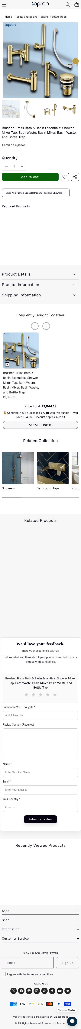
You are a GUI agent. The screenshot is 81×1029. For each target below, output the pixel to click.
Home (8, 16)
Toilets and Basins (26, 16)
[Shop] (4, 4)
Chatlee (71, 1010)
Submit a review (40, 819)
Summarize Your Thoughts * (19, 707)
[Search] (67, 4)
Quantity (10, 158)
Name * (7, 764)
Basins (44, 16)
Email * (7, 781)
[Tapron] (40, 4)
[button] (76, 4)
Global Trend (60, 1016)
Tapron (61, 1023)
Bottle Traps (59, 16)
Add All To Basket (40, 424)
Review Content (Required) (18, 724)
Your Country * (11, 799)
